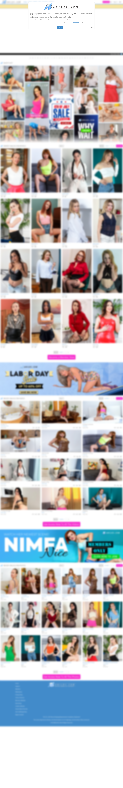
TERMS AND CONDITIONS (86, 16)
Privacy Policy (76, 22)
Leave (92, 27)
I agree (60, 27)
